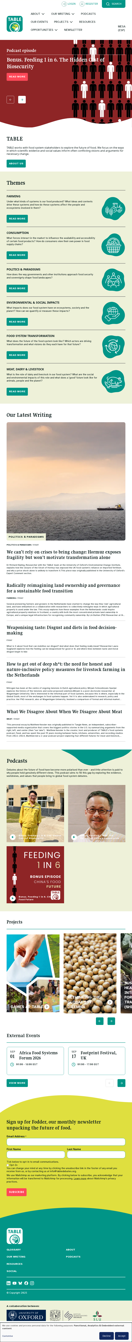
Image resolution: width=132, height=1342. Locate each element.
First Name (14, 1149)
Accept (121, 1335)
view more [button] (17, 1083)
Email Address (16, 1136)
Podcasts (73, 1256)
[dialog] (66, 1332)
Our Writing (16, 1256)
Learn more (80, 1178)
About (70, 1249)
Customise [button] (7, 1336)
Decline (107, 1335)
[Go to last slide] (100, 1021)
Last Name (74, 1149)
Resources (15, 1264)
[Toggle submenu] (43, 14)
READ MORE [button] (17, 76)
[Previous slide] (10, 99)
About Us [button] (16, 163)
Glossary (14, 1249)
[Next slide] (22, 99)
